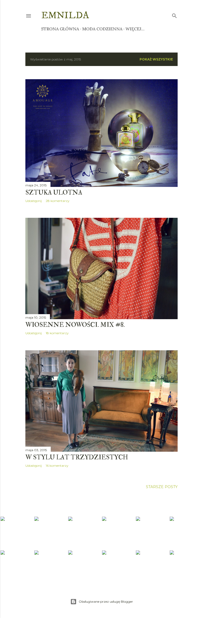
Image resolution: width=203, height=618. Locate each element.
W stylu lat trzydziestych (76, 457)
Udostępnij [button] (33, 201)
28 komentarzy (58, 201)
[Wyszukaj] (174, 15)
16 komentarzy (57, 466)
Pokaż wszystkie (156, 59)
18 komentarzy (57, 333)
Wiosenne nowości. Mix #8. (75, 325)
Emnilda (65, 15)
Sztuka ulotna (53, 192)
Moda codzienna (102, 28)
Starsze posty (162, 486)
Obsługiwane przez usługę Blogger (106, 601)
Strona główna (60, 28)
